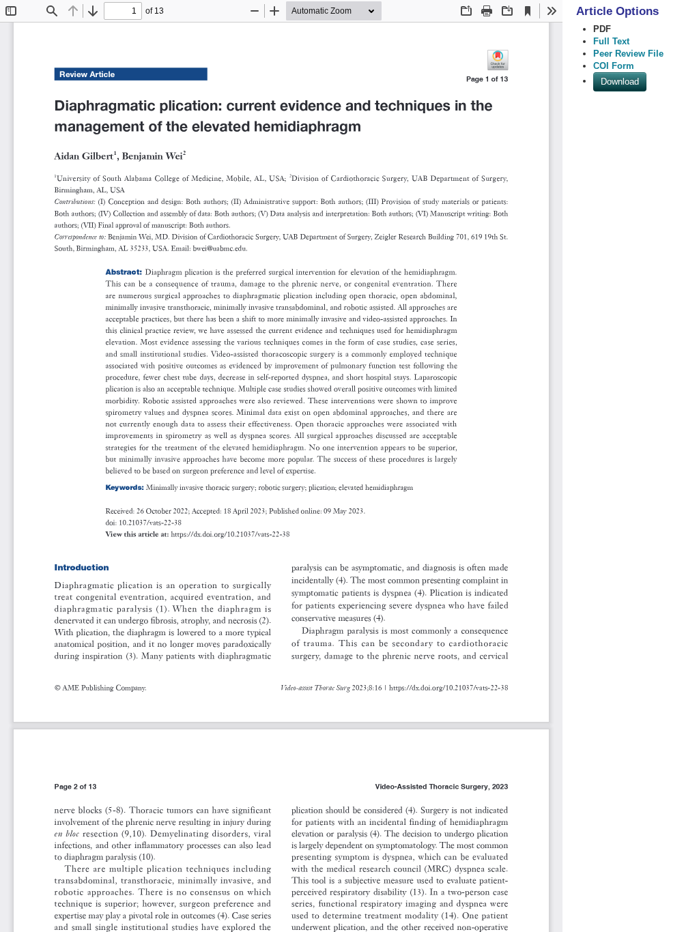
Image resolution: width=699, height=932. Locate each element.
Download (620, 81)
